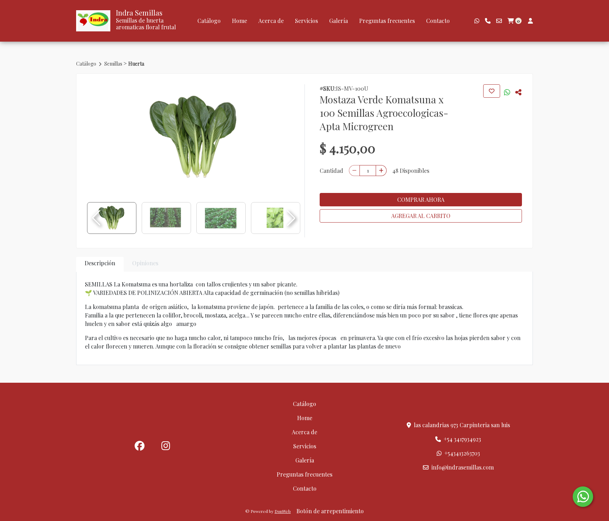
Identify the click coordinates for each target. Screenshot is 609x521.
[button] (291, 218)
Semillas (113, 63)
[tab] (100, 264)
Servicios (306, 20)
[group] (193, 137)
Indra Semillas (139, 12)
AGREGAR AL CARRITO (420, 215)
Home (239, 20)
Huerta (136, 63)
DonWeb (283, 511)
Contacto (438, 20)
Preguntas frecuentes (387, 20)
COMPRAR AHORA (420, 199)
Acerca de (271, 20)
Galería (338, 20)
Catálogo (209, 20)
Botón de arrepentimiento (330, 511)
